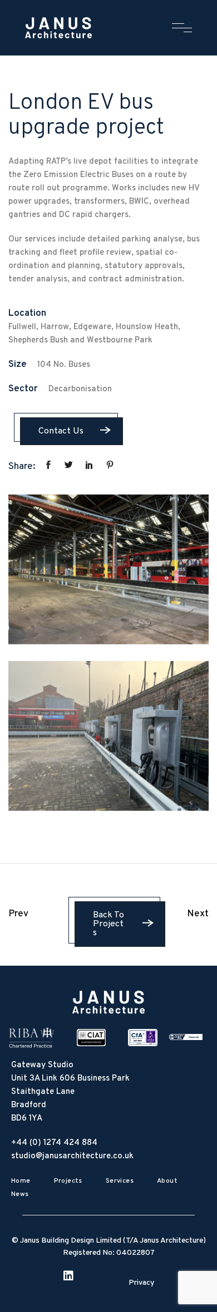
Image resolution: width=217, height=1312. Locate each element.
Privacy (142, 1283)
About (167, 1181)
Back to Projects (108, 924)
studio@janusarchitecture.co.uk (72, 1156)
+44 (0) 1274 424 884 (54, 1143)
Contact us (60, 431)
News (20, 1194)
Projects (68, 1181)
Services (120, 1181)
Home (21, 1181)
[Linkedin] (73, 1280)
